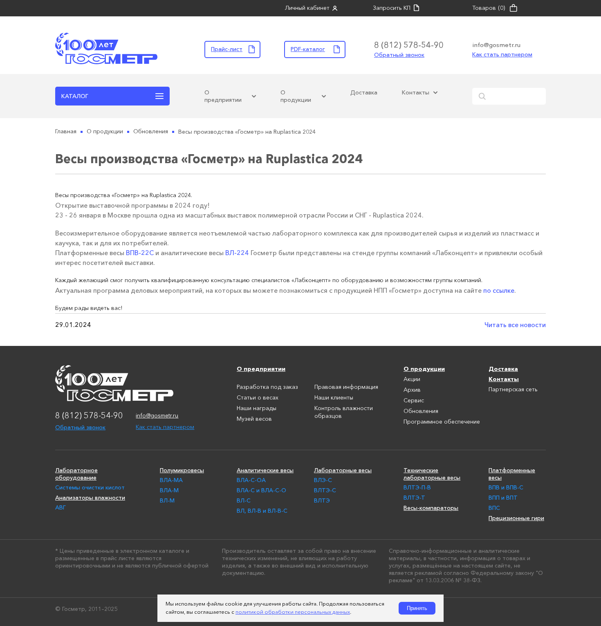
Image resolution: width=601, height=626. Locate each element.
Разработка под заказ (267, 387)
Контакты (415, 92)
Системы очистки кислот (90, 487)
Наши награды (256, 408)
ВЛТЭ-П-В (417, 487)
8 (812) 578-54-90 (409, 45)
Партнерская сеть (513, 390)
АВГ (60, 507)
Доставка (363, 92)
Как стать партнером (502, 54)
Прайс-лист (226, 49)
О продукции (295, 96)
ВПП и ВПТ (503, 497)
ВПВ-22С (140, 253)
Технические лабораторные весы (432, 474)
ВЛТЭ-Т (414, 497)
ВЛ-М (167, 500)
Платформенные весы (512, 474)
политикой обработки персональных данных (292, 612)
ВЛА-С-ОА (251, 480)
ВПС (494, 508)
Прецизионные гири (516, 518)
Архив (412, 390)
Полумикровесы (182, 470)
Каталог (74, 96)
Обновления (421, 411)
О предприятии (223, 96)
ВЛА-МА (171, 480)
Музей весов (254, 419)
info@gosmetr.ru (496, 45)
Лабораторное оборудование (76, 474)
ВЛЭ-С (323, 480)
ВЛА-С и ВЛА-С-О (261, 490)
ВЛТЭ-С (325, 490)
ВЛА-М (169, 490)
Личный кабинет (307, 8)
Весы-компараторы (431, 508)
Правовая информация (346, 387)
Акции (412, 379)
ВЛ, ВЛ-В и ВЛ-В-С (262, 510)
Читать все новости (515, 325)
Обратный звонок (399, 54)
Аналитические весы (265, 470)
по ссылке (498, 290)
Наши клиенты (333, 398)
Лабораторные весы (343, 470)
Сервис (414, 401)
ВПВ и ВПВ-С (506, 487)
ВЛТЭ (322, 500)
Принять (417, 608)
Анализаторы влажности (90, 497)
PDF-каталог (308, 49)
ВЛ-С (244, 500)
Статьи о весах (257, 398)
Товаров (488, 8)
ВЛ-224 (237, 253)
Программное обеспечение (442, 422)
